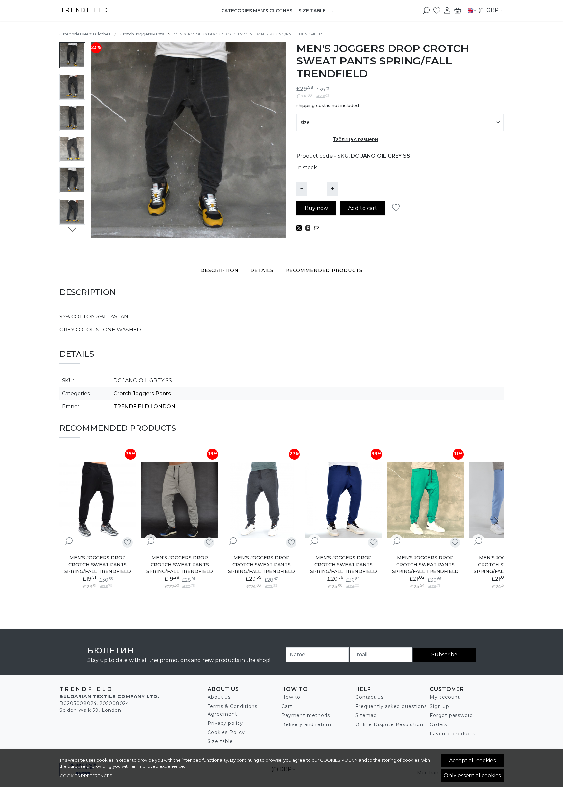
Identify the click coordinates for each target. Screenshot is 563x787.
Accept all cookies (472, 760)
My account (445, 697)
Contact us (369, 697)
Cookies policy (339, 760)
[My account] (447, 10)
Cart (287, 706)
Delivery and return (306, 724)
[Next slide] (72, 229)
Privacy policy (225, 723)
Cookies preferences (86, 775)
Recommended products (324, 270)
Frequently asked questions (391, 706)
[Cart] (457, 10)
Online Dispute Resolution (389, 724)
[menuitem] (72, 55)
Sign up (439, 706)
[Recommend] (318, 228)
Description (219, 270)
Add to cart (362, 208)
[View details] (69, 541)
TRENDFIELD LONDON (144, 406)
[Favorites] (436, 10)
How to (291, 697)
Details (262, 270)
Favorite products (452, 734)
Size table (312, 11)
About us (219, 697)
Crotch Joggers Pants (142, 34)
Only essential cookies (472, 775)
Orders (438, 724)
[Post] (300, 228)
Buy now (316, 208)
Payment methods (306, 715)
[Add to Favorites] (397, 207)
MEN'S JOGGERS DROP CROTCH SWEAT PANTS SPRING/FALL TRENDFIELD (97, 564)
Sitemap (366, 715)
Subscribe (444, 655)
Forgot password (451, 715)
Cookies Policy (226, 732)
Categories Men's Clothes (256, 11)
